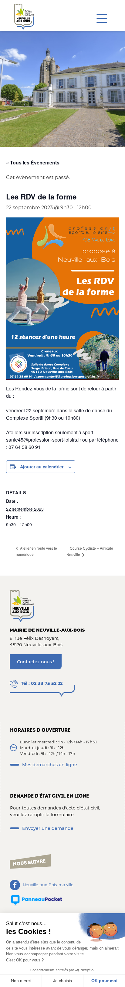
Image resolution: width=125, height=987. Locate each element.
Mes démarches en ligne (49, 764)
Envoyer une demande (47, 828)
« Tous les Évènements (32, 162)
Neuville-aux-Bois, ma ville (48, 885)
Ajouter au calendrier (41, 467)
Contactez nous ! (35, 661)
